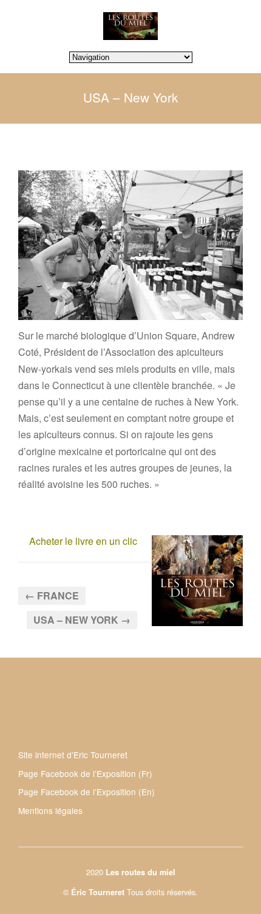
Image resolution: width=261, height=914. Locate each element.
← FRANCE (52, 595)
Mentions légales (50, 810)
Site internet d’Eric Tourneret (72, 755)
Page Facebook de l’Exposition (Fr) (85, 773)
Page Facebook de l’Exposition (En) (86, 792)
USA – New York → (81, 620)
